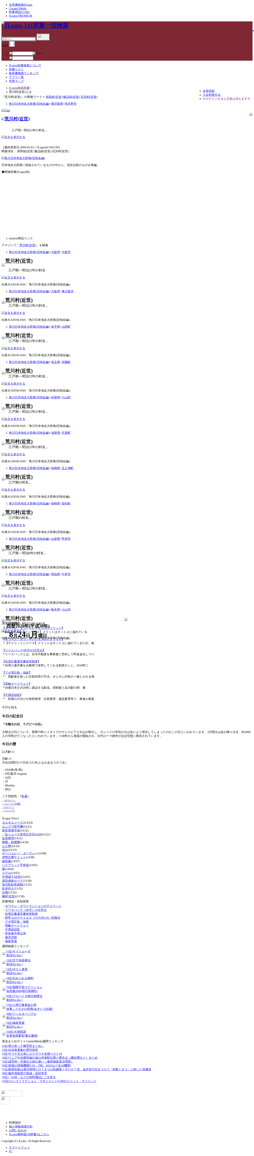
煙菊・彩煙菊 (11, 842)
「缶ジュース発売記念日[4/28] (22, 834)
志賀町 (66, 432)
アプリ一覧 (16, 77)
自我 (5, 892)
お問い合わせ (18, 1130)
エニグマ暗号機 (12, 826)
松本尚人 (8, 888)
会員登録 (209, 90)
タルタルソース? (13, 822)
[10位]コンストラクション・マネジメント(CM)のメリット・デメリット (49, 1081)
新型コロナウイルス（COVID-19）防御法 (32, 917)
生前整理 (8, 838)
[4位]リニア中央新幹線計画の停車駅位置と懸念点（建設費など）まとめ (50, 1057)
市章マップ (16, 81)
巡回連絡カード (12, 880)
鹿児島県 (57, 103)
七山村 (66, 397)
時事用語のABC (19, 12)
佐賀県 (55, 397)
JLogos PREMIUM (20, 15)
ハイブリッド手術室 (15, 865)
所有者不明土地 (15, 933)
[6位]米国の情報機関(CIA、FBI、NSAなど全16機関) (36, 1065)
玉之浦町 (68, 468)
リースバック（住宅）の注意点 (26, 909)
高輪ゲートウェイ (17, 683)
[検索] (43, 37)
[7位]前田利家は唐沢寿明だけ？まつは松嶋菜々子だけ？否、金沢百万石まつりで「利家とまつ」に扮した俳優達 (76, 1069)
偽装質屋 (11, 941)
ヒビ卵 (6, 846)
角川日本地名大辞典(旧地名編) (29, 103)
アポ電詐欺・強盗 (17, 672)
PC (11, 1151)
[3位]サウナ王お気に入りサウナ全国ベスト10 (32, 1053)
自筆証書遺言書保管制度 (21, 661)
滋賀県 (55, 432)
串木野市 (71, 103)
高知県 (55, 574)
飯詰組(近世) (71, 96)
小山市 (66, 609)
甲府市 (66, 538)
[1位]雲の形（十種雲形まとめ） (23, 1046)
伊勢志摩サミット (14, 857)
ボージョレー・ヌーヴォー (20, 853)
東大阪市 (68, 291)
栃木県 (55, 609)
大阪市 (66, 252)
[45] (2, 110)
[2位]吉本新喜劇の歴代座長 (20, 1049)
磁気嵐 (6, 861)
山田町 (66, 326)
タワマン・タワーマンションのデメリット (33, 906)
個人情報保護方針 (21, 1126)
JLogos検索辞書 (19, 88)
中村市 (66, 574)
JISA (5, 849)
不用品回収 (12, 695)
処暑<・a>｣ (15, 800)
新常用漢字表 (11, 830)
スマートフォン (19, 1147)
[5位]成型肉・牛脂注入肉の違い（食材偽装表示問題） (38, 1061)
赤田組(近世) (54, 96)
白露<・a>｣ (11, 807)
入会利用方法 (212, 94)
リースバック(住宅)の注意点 (24, 650)
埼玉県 (55, 362)
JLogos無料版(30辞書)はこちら (29, 1134)
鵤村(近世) (9, 896)
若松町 (66, 503)
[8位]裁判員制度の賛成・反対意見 (24, 1073)
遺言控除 (11, 937)
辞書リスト (16, 69)
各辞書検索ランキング (24, 73)
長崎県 (55, 468)
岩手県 (55, 326)
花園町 (66, 362)
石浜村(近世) (89, 96)
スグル (6, 872)
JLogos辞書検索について (25, 65)
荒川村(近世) (17, 118)
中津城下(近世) (12, 876)
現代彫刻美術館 (12, 884)
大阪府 (55, 252)
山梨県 (55, 538)
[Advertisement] (64, 207)
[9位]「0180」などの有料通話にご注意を (29, 1077)
